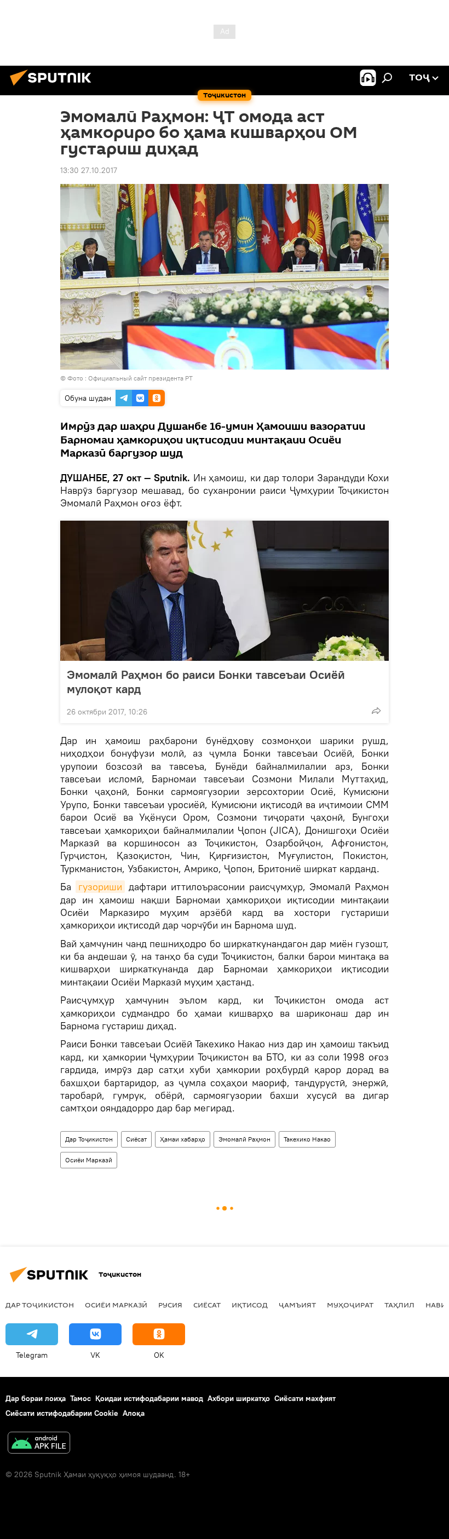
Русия (170, 1305)
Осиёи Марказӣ (88, 1160)
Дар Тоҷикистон (89, 1139)
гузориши (100, 886)
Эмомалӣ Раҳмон (244, 1139)
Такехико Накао (307, 1139)
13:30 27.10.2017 (88, 170)
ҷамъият (297, 1305)
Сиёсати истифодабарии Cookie (61, 1413)
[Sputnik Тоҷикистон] (53, 87)
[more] (376, 711)
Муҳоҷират (350, 1305)
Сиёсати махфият (305, 1398)
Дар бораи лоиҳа (35, 1398)
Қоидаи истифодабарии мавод (149, 1398)
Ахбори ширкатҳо (239, 1398)
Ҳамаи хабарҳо (182, 1139)
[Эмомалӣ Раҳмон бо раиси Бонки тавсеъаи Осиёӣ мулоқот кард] (224, 591)
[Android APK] (39, 1444)
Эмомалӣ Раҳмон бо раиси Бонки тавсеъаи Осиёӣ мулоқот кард (206, 681)
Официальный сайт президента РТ (140, 378)
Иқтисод (250, 1305)
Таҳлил (399, 1305)
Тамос (80, 1398)
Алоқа (134, 1413)
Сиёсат (136, 1139)
